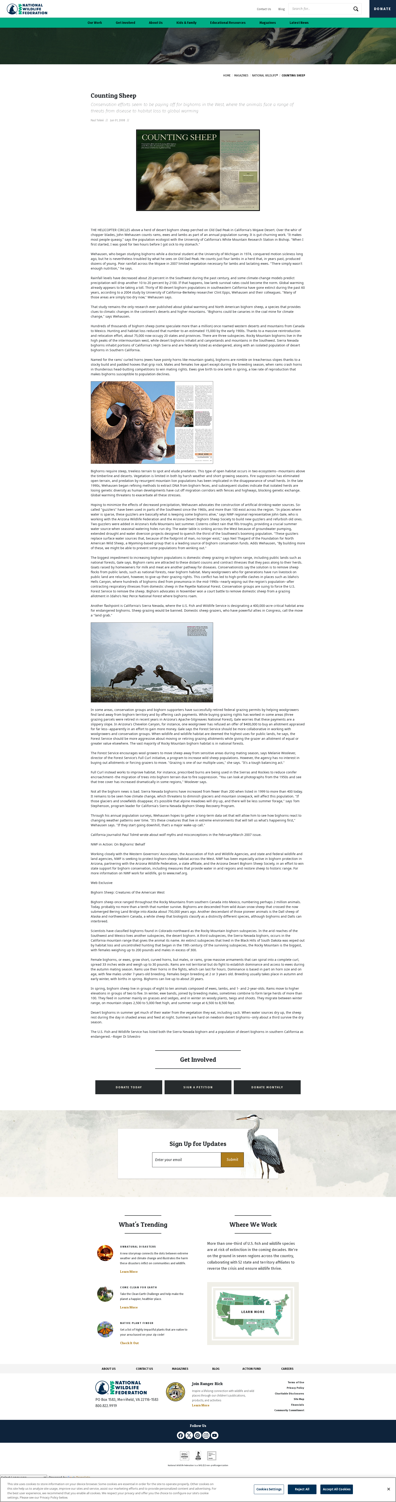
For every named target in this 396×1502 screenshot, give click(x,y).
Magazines (241, 75)
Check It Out (129, 1343)
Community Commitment (289, 1410)
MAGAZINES (180, 1368)
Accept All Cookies (336, 1489)
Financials (297, 1404)
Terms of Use (296, 1382)
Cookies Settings (268, 1489)
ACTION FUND (251, 1368)
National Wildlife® (265, 75)
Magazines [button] (267, 23)
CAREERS (287, 1368)
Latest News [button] (299, 23)
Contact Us (264, 9)
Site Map (299, 1399)
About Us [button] (156, 23)
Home (227, 75)
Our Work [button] (95, 23)
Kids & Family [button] (186, 23)
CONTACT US (144, 1368)
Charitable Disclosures (289, 1393)
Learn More (129, 1272)
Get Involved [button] (125, 23)
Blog (281, 9)
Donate (382, 9)
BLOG (216, 1368)
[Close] (389, 1489)
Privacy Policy (295, 1387)
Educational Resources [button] (228, 23)
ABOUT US (109, 1368)
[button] (232, 1159)
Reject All (302, 1489)
